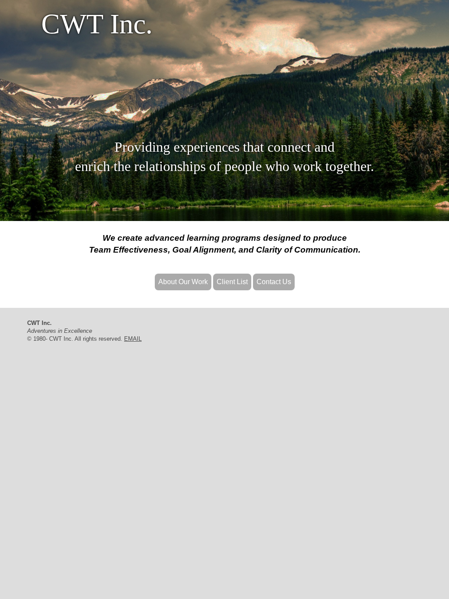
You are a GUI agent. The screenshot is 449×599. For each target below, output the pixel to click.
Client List (232, 281)
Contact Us (274, 281)
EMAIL (133, 338)
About (183, 281)
